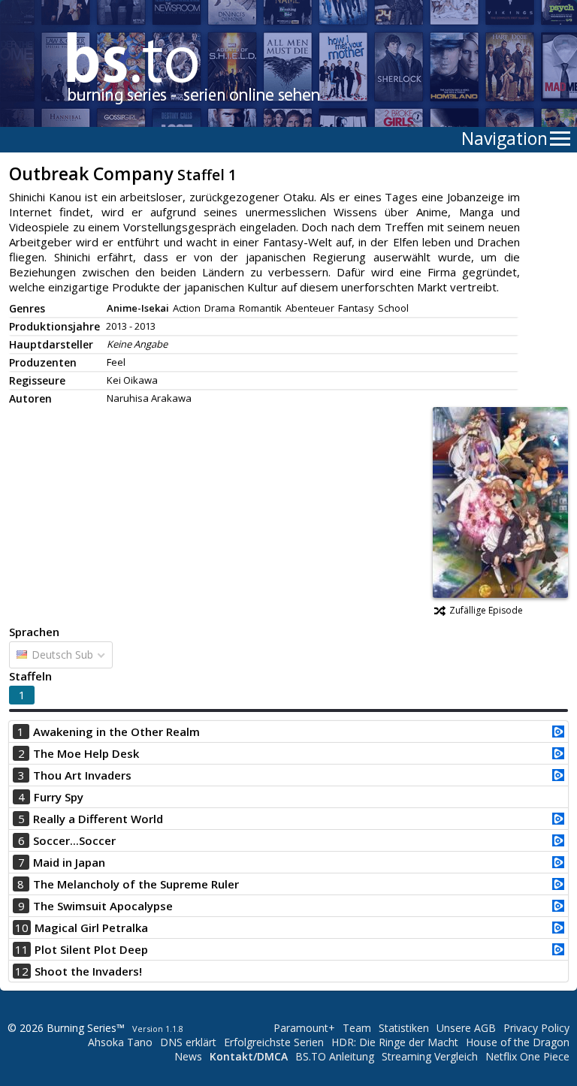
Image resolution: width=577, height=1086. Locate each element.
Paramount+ (304, 1028)
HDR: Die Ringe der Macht (394, 1042)
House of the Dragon (517, 1042)
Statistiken (404, 1028)
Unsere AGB (466, 1028)
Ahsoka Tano (120, 1042)
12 (22, 971)
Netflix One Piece (527, 1056)
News (188, 1056)
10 (22, 927)
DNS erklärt (188, 1042)
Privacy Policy (536, 1028)
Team (357, 1028)
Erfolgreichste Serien (274, 1042)
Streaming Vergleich (430, 1056)
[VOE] (558, 733)
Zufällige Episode (486, 610)
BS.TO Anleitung (334, 1056)
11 (22, 949)
